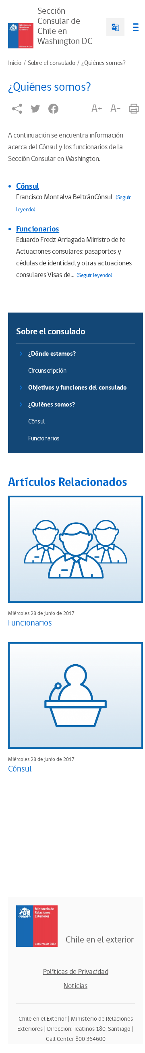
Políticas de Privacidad (75, 972)
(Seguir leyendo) (94, 275)
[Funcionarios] (75, 549)
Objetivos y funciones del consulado (77, 387)
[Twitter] (35, 109)
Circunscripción (47, 370)
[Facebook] (53, 109)
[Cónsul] (75, 695)
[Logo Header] (20, 35)
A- (115, 108)
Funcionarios (37, 229)
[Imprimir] (134, 109)
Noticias (75, 986)
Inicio (14, 63)
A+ (96, 108)
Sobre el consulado (51, 63)
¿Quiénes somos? (103, 63)
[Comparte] (17, 109)
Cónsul (27, 186)
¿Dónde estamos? (51, 354)
